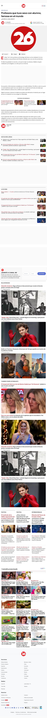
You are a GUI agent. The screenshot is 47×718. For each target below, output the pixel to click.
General (25, 668)
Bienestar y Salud (27, 662)
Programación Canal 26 (28, 700)
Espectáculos (4, 10)
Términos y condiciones (6, 697)
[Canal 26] (23, 654)
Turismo (25, 678)
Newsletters (5, 705)
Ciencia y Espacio (4, 664)
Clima (25, 664)
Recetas (2, 676)
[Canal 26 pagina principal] (23, 7)
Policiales (3, 674)
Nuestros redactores (5, 702)
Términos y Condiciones (20, 712)
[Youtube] (12, 707)
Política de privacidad (28, 697)
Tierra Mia (3, 686)
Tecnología (26, 676)
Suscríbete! (41, 273)
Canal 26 (8, 22)
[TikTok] (16, 707)
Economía (26, 666)
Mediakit (4, 700)
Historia (2, 670)
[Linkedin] (14, 707)
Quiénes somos (4, 695)
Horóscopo (26, 670)
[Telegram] (20, 707)
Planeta (25, 672)
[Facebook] (5, 707)
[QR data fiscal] (41, 708)
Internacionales (37, 512)
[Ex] (10, 707)
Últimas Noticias (4, 662)
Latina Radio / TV (27, 683)
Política (3, 512)
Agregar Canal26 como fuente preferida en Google (38, 23)
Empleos (25, 702)
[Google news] (23, 707)
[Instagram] (8, 707)
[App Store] (28, 708)
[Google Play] (35, 708)
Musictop (3, 688)
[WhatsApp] (18, 707)
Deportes (3, 666)
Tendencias (3, 678)
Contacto (26, 695)
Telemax (25, 686)
